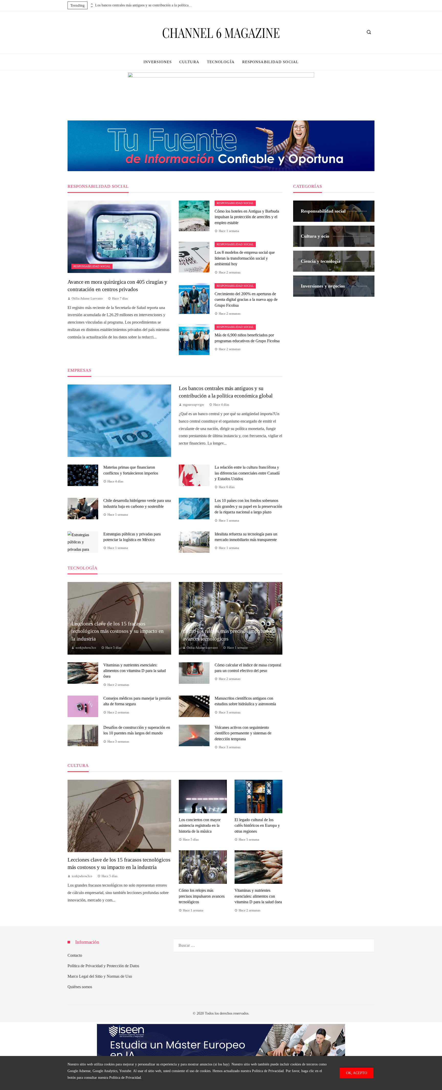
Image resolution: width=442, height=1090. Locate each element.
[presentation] (91, 4)
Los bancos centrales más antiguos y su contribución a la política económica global (143, 5)
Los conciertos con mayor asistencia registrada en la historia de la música (199, 825)
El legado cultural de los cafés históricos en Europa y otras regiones (257, 825)
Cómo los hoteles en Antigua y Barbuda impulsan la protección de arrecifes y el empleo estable (247, 217)
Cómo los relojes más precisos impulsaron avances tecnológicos (202, 896)
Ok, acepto (356, 1073)
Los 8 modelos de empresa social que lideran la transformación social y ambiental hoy (245, 258)
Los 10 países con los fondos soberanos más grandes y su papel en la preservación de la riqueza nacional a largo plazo (248, 506)
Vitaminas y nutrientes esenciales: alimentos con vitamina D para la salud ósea (134, 671)
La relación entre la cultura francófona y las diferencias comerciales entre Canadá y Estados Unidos (247, 473)
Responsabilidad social (91, 266)
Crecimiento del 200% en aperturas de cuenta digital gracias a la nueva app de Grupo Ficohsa (246, 299)
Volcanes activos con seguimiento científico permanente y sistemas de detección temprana (243, 733)
